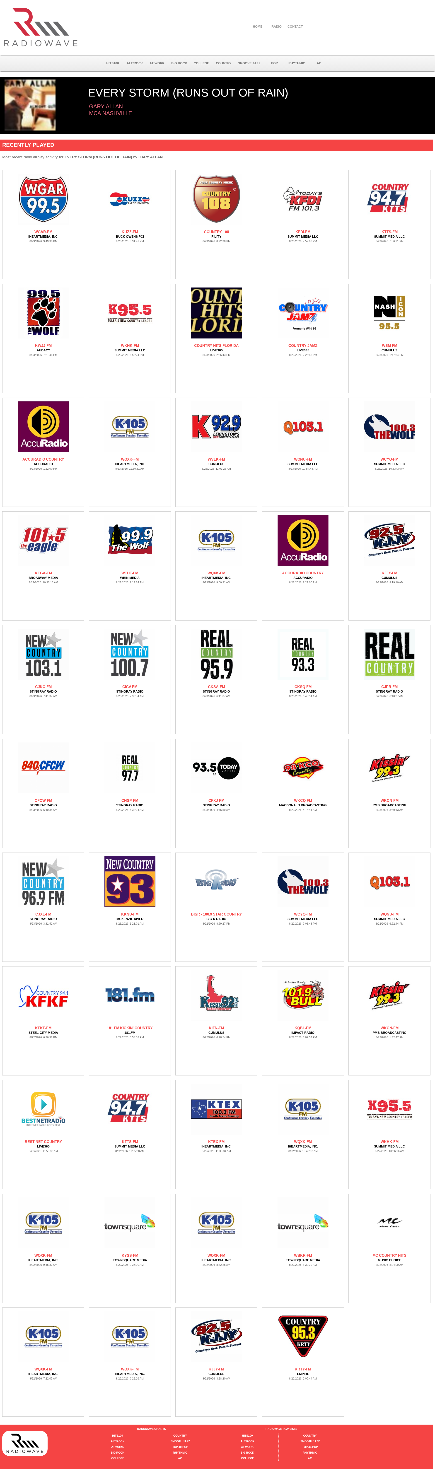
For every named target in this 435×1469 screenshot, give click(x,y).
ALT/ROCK (135, 63)
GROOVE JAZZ (249, 63)
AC (319, 63)
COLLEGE (201, 63)
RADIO (276, 26)
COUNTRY (223, 63)
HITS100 (112, 63)
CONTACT (295, 26)
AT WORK (157, 63)
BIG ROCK (179, 63)
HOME (257, 26)
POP (274, 63)
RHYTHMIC (296, 63)
